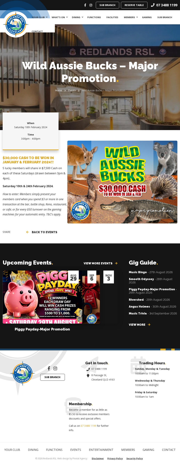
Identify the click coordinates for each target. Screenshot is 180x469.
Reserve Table (134, 5)
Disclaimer (98, 458)
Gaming (147, 17)
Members (129, 17)
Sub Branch (107, 5)
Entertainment (101, 450)
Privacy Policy (115, 458)
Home (58, 90)
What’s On (58, 17)
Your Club (38, 17)
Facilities (112, 17)
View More (137, 324)
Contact (37, 31)
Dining (76, 17)
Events (72, 90)
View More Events (98, 263)
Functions (94, 17)
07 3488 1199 (99, 368)
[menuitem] (39, 17)
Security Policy (134, 458)
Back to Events (43, 232)
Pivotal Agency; (80, 458)
